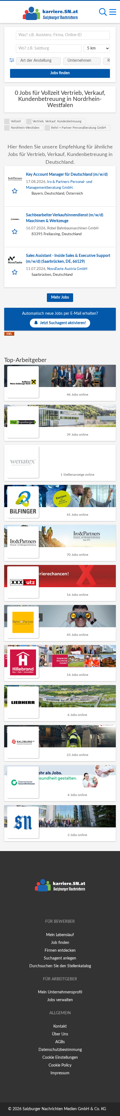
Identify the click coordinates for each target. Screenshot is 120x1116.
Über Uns (60, 1034)
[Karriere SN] (50, 12)
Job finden (60, 943)
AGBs (60, 1042)
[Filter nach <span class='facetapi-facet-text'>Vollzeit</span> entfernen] (6, 121)
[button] (13, 60)
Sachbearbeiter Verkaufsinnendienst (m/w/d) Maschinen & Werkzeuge (64, 218)
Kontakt (60, 1026)
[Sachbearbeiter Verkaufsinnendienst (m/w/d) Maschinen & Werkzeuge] (15, 219)
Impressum (60, 1073)
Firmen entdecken (60, 951)
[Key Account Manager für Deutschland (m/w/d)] (15, 179)
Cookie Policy (60, 1065)
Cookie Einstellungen (60, 1058)
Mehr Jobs (60, 297)
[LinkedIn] (69, 906)
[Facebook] (52, 906)
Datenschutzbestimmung (60, 1050)
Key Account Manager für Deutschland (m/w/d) (67, 175)
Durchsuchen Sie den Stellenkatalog (60, 966)
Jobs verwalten (60, 1000)
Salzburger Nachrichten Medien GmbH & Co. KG (64, 1109)
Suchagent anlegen (60, 958)
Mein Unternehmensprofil (60, 992)
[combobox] (63, 35)
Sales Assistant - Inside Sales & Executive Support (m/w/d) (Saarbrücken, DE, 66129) (68, 259)
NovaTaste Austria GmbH (67, 269)
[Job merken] (15, 191)
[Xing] (61, 906)
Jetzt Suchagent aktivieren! (63, 323)
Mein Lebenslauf (60, 935)
